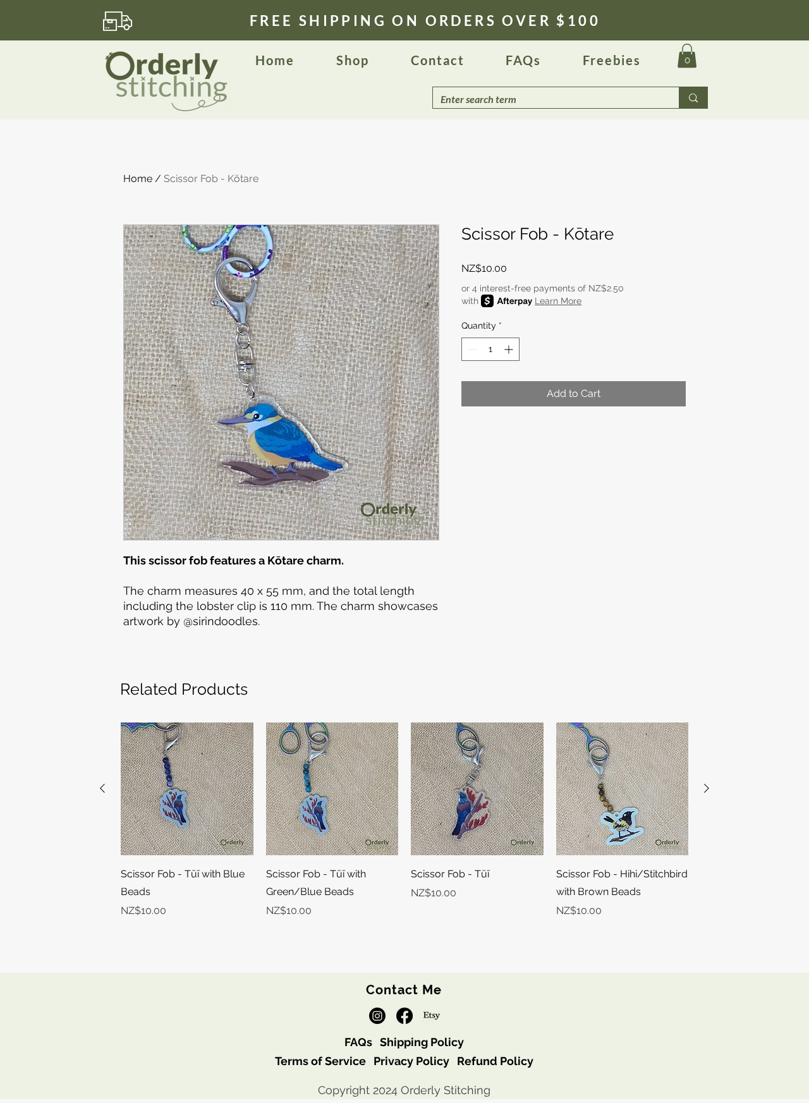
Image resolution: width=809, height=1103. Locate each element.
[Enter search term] (693, 97)
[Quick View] (187, 788)
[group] (404, 829)
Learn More (558, 301)
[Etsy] (431, 1016)
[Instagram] (377, 1016)
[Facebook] (404, 1016)
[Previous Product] (102, 788)
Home (137, 179)
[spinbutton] (490, 349)
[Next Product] (706, 788)
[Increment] (510, 349)
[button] (523, 60)
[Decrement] (471, 349)
